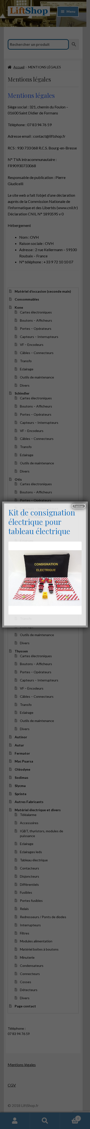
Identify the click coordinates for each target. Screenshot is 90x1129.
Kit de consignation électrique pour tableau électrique (41, 521)
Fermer (79, 506)
